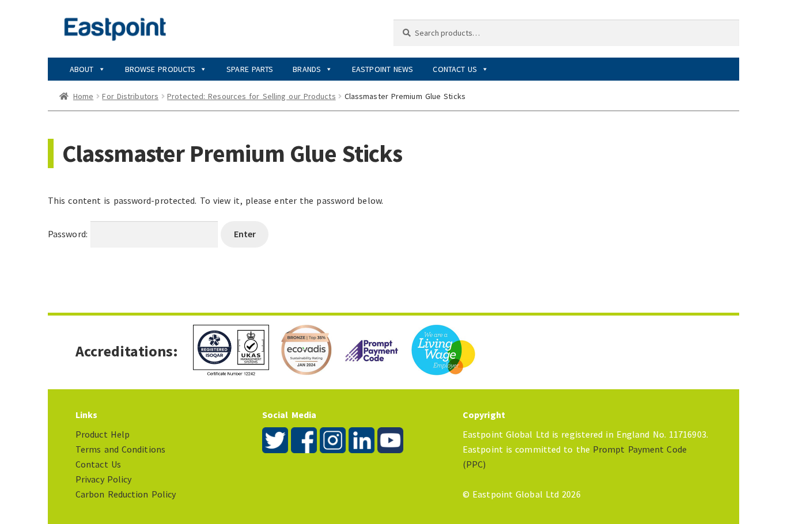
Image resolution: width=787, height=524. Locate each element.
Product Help (102, 434)
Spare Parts (249, 69)
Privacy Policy (103, 479)
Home (83, 96)
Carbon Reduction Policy (125, 494)
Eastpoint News (382, 69)
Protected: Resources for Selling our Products (251, 96)
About (82, 69)
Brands (307, 69)
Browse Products (160, 69)
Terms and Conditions (120, 449)
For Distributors (130, 96)
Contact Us (455, 69)
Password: (69, 234)
